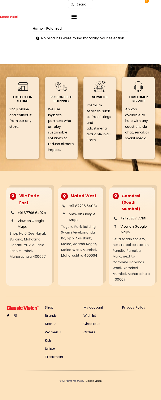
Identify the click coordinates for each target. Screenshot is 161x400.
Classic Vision (94, 380)
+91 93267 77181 (133, 218)
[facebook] (8, 4)
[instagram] (17, 4)
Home (38, 28)
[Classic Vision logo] (9, 17)
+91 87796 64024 (32, 212)
